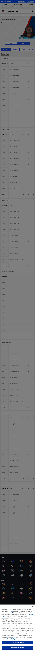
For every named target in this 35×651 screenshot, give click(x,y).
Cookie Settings (11, 639)
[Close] (33, 607)
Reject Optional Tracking (17, 642)
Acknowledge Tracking (17, 647)
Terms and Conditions (10, 613)
